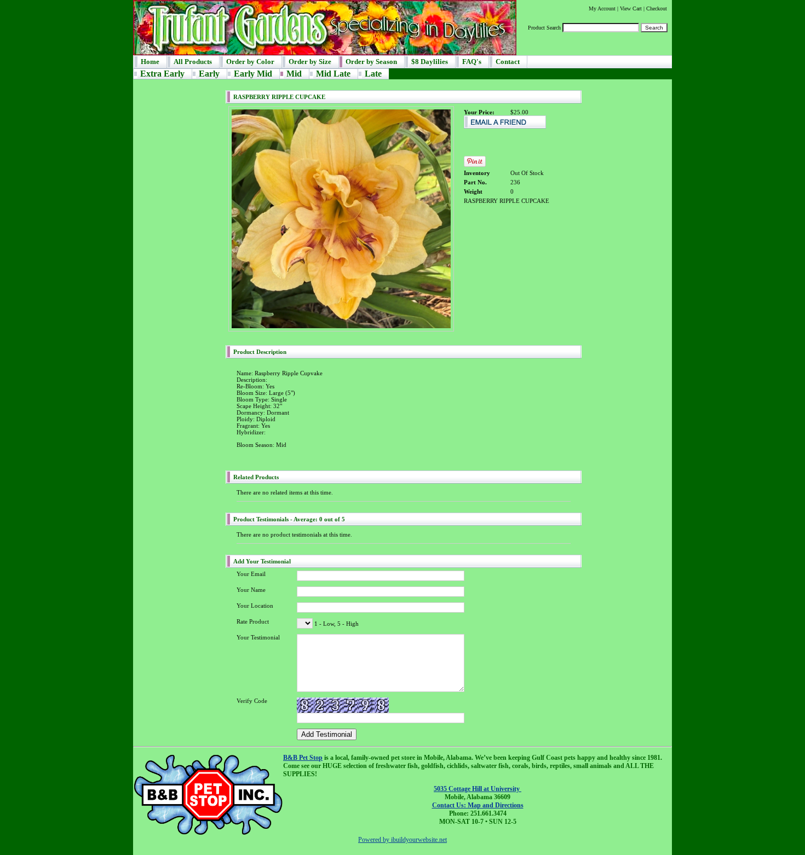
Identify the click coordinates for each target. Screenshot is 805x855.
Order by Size (310, 61)
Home (150, 61)
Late (373, 73)
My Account (602, 8)
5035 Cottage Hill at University (477, 789)
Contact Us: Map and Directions (478, 805)
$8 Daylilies (429, 61)
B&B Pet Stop (303, 757)
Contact (508, 61)
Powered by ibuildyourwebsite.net (402, 840)
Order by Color (250, 61)
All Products (193, 61)
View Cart (631, 8)
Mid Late (333, 73)
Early (209, 73)
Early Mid (253, 73)
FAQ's (471, 61)
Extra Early (162, 73)
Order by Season (371, 61)
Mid (294, 73)
